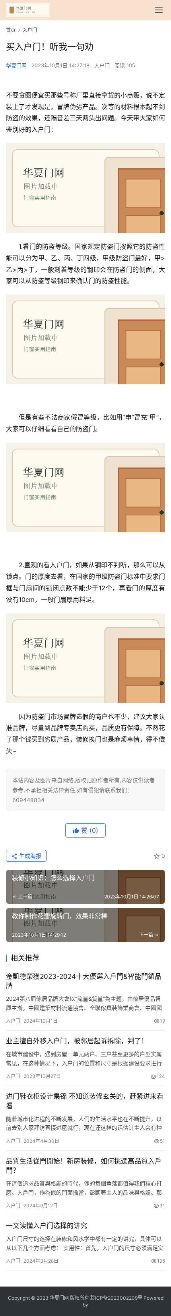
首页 (11, 30)
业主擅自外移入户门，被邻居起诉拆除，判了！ (77, 1041)
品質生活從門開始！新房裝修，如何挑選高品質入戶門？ (83, 1165)
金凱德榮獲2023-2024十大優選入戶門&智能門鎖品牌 (83, 981)
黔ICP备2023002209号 (116, 1298)
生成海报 (29, 855)
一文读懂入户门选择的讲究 (46, 1226)
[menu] (158, 10)
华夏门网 (16, 65)
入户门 (102, 65)
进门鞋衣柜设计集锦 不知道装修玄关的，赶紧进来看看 (84, 1100)
